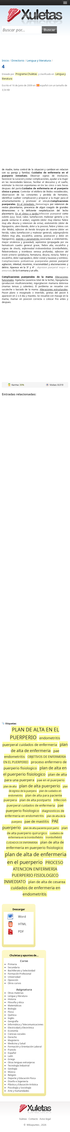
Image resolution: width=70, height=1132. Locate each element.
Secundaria (14, 967)
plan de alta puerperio (39, 785)
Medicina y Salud (16, 1043)
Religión (12, 1075)
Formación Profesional (19, 973)
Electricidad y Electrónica (21, 1027)
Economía (13, 1030)
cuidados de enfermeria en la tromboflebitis (35, 835)
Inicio (5, 60)
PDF (21, 931)
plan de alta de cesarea (46, 881)
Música (11, 1071)
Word (22, 917)
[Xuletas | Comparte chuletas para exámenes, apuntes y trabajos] (34, 23)
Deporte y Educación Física (22, 1078)
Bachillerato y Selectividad (21, 970)
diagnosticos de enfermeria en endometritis (34, 813)
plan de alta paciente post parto (41, 828)
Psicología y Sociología (19, 1087)
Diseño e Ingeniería (18, 1081)
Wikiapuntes (33, 1124)
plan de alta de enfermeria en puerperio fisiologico (35, 845)
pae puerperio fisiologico (34, 808)
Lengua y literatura (39, 60)
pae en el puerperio (51, 780)
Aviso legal (45, 1118)
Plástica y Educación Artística (23, 1084)
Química (12, 1015)
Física (11, 1011)
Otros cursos (14, 983)
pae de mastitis (36, 821)
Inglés (11, 1018)
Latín (10, 1056)
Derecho (12, 1037)
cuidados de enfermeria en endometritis (35, 891)
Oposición (13, 980)
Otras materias (16, 992)
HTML (22, 924)
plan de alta (10, 786)
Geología (12, 1068)
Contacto (33, 1118)
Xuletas (23, 1118)
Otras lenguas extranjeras (21, 1062)
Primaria (12, 964)
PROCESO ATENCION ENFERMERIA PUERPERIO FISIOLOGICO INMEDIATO (33, 872)
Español (12, 1052)
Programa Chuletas (26, 74)
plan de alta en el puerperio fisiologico (35, 771)
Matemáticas (14, 1005)
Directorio (17, 60)
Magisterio (13, 1040)
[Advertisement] (35, 46)
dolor (12, 216)
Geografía (13, 1021)
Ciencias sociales (17, 1034)
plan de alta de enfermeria (39, 747)
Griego (11, 1059)
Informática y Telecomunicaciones (25, 1024)
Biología (12, 1008)
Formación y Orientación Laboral (25, 1046)
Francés (12, 1049)
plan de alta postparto (35, 800)
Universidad (14, 976)
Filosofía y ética (16, 1002)
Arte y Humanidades (18, 1090)
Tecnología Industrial (18, 1065)
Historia (12, 999)
